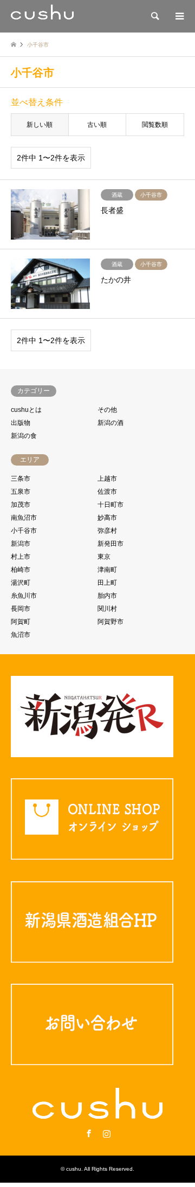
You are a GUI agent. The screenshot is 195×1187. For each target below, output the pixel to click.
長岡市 (20, 608)
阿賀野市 (110, 621)
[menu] (178, 16)
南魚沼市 (24, 517)
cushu (73, 1169)
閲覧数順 (155, 124)
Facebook (89, 1133)
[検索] (154, 16)
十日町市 (110, 504)
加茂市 (20, 504)
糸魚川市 (24, 595)
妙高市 (107, 517)
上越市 (107, 478)
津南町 (107, 569)
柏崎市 (20, 569)
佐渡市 (107, 491)
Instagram (106, 1133)
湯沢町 (20, 582)
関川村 (107, 608)
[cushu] (42, 16)
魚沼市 (20, 634)
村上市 (20, 556)
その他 (107, 410)
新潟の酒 (110, 423)
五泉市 (20, 491)
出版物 (20, 423)
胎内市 (107, 595)
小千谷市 (24, 530)
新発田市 (110, 543)
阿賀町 (20, 621)
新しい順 (40, 124)
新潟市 (20, 543)
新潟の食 (24, 436)
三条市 (20, 478)
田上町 (107, 582)
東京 (104, 556)
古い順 (97, 124)
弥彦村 (107, 530)
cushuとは (26, 410)
